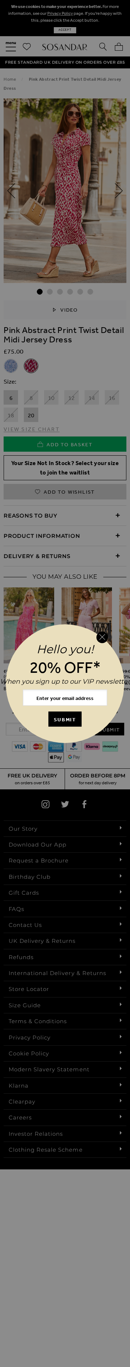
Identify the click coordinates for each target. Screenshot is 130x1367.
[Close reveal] (102, 637)
